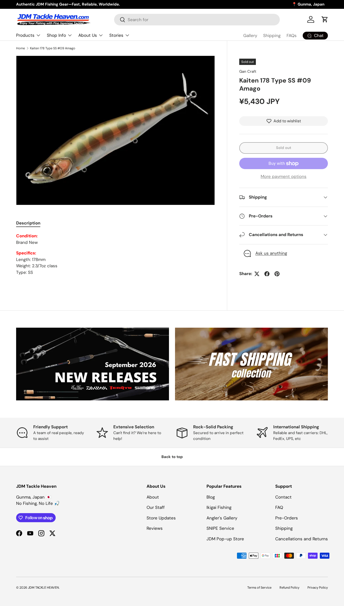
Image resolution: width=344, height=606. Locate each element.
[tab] (28, 223)
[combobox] (197, 19)
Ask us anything (271, 253)
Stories (116, 35)
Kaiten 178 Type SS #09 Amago (52, 48)
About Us (87, 35)
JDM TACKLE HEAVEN (43, 587)
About (153, 497)
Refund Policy (289, 587)
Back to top (172, 456)
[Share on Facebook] (267, 274)
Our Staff (156, 507)
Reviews (155, 528)
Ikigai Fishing (219, 507)
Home (20, 48)
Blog (211, 497)
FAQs (292, 35)
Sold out (283, 147)
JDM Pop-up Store (225, 539)
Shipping (272, 35)
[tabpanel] (115, 254)
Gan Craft (247, 71)
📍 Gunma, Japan (308, 4)
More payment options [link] (283, 176)
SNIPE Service (220, 528)
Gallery (250, 35)
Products (25, 35)
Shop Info (56, 35)
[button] (324, 19)
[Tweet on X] (257, 274)
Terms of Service (259, 587)
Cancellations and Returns (301, 539)
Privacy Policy (317, 587)
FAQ (279, 507)
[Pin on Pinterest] (277, 274)
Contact (283, 497)
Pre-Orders (286, 518)
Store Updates (161, 518)
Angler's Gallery (222, 518)
